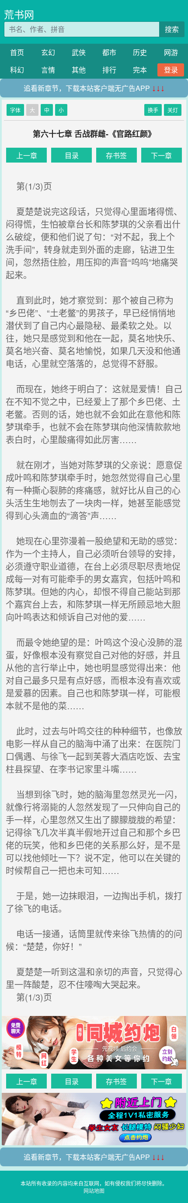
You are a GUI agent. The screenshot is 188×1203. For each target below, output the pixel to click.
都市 (109, 52)
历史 (140, 52)
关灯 (172, 110)
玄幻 (48, 52)
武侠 (79, 52)
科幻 (17, 70)
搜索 (172, 29)
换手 (153, 110)
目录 (72, 155)
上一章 (26, 155)
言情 (48, 70)
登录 (171, 70)
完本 (140, 70)
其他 (79, 70)
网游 (171, 52)
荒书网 (19, 14)
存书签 (116, 155)
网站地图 (94, 1190)
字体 (15, 110)
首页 (17, 52)
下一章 (161, 155)
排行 (109, 70)
